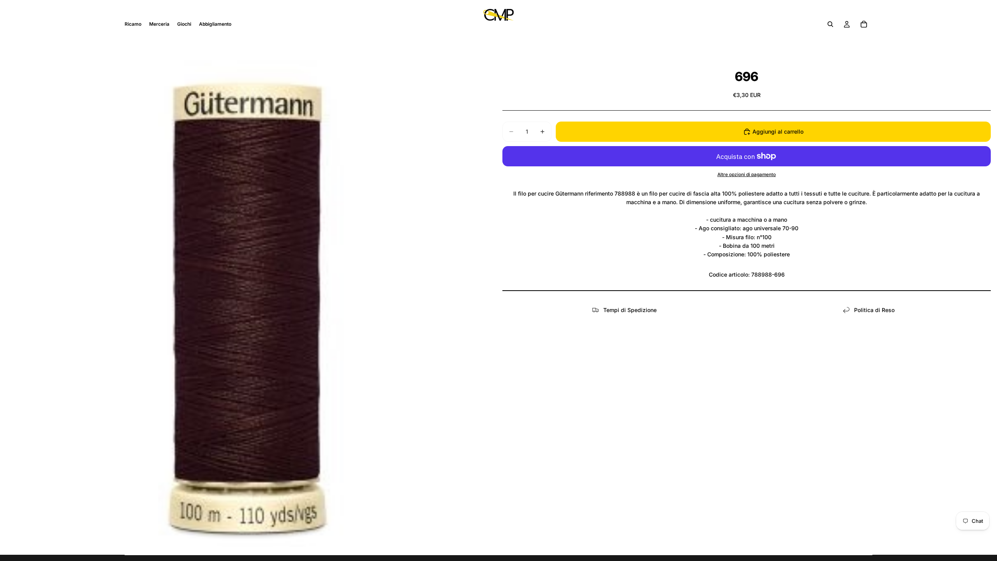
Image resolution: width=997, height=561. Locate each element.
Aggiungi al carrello (777, 131)
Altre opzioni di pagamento (746, 174)
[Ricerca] (830, 24)
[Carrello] (863, 24)
